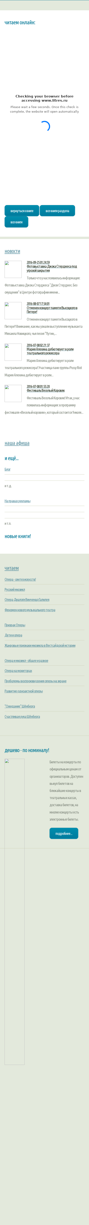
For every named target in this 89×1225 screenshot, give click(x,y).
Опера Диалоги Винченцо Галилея (27, 599)
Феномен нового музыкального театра (30, 610)
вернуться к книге (21, 210)
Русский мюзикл (15, 589)
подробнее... (63, 833)
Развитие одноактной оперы (24, 691)
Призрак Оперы (15, 625)
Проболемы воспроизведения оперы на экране (35, 681)
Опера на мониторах (18, 670)
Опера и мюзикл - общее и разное (26, 660)
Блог (7, 469)
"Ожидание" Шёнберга (20, 706)
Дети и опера (13, 635)
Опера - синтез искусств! (20, 579)
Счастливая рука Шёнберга (22, 716)
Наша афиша (17, 443)
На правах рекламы (17, 501)
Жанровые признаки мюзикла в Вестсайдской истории (40, 645)
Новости (12, 251)
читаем (12, 568)
